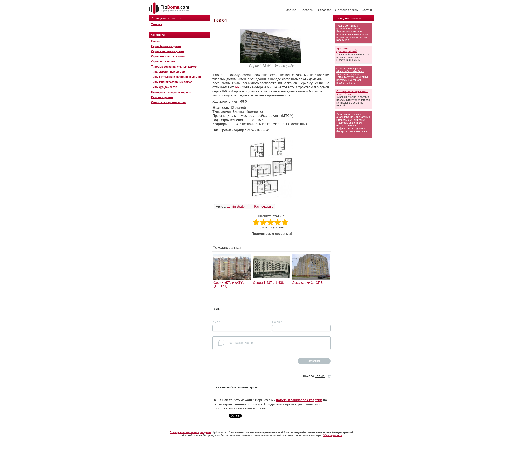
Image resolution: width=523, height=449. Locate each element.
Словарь (306, 10)
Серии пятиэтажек (163, 61)
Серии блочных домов (166, 46)
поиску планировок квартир (299, 400)
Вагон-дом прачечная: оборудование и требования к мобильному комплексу (353, 117)
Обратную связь (332, 435)
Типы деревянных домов (168, 71)
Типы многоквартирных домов (171, 81)
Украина (156, 24)
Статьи (367, 10)
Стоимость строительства (168, 102)
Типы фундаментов (164, 87)
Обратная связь (346, 10)
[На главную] (169, 8)
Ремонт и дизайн (162, 97)
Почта (277, 321)
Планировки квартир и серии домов (190, 432)
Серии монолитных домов (168, 56)
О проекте (324, 10)
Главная (290, 10)
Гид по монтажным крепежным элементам (349, 27)
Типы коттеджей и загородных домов (176, 76)
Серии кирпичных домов (167, 51)
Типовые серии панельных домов (174, 66)
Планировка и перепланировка (171, 92)
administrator (236, 206)
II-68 (237, 87)
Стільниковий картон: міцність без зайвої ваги (350, 70)
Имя (216, 321)
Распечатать (263, 206)
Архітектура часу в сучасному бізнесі (347, 50)
